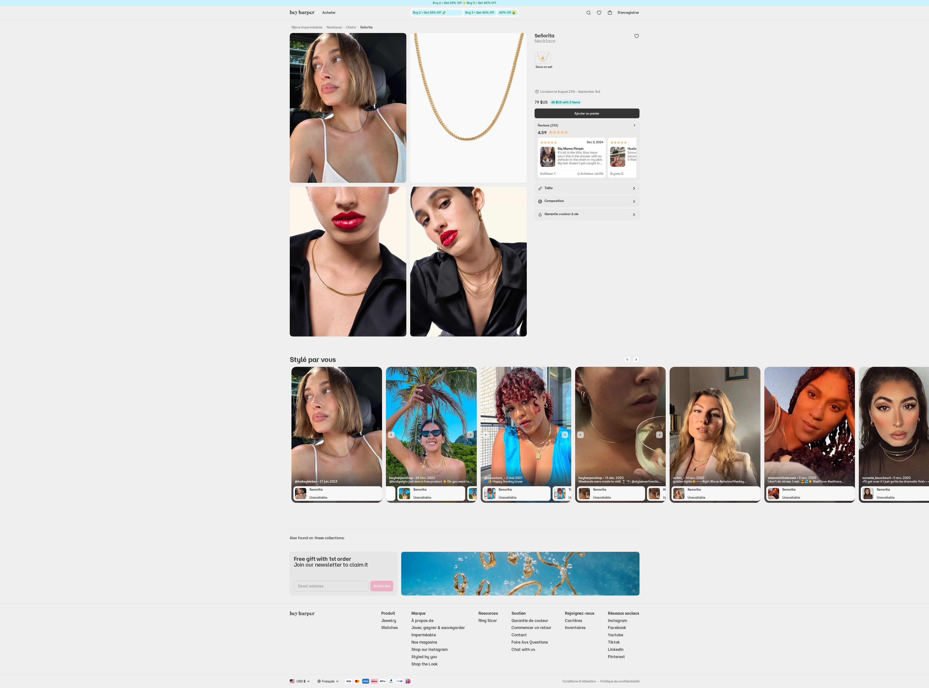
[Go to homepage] (302, 12)
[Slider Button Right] (470, 434)
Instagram (617, 621)
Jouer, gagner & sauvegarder (438, 628)
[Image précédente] (627, 359)
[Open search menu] (588, 13)
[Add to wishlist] (636, 36)
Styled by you (424, 657)
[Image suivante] (636, 359)
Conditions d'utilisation (579, 681)
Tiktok (614, 642)
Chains (351, 27)
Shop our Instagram (429, 649)
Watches (389, 628)
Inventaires (575, 628)
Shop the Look (424, 664)
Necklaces (334, 27)
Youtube (615, 635)
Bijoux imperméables (307, 27)
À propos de (422, 621)
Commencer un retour (531, 628)
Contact (519, 635)
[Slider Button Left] (391, 434)
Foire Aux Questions (529, 642)
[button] (337, 481)
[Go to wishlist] (599, 13)
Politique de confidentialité (619, 681)
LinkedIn (615, 649)
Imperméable (423, 635)
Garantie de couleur (529, 621)
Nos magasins (424, 642)
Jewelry (388, 621)
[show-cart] (610, 13)
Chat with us (523, 649)
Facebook (617, 628)
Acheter (329, 12)
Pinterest (616, 657)
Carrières (573, 621)
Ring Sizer (487, 621)
